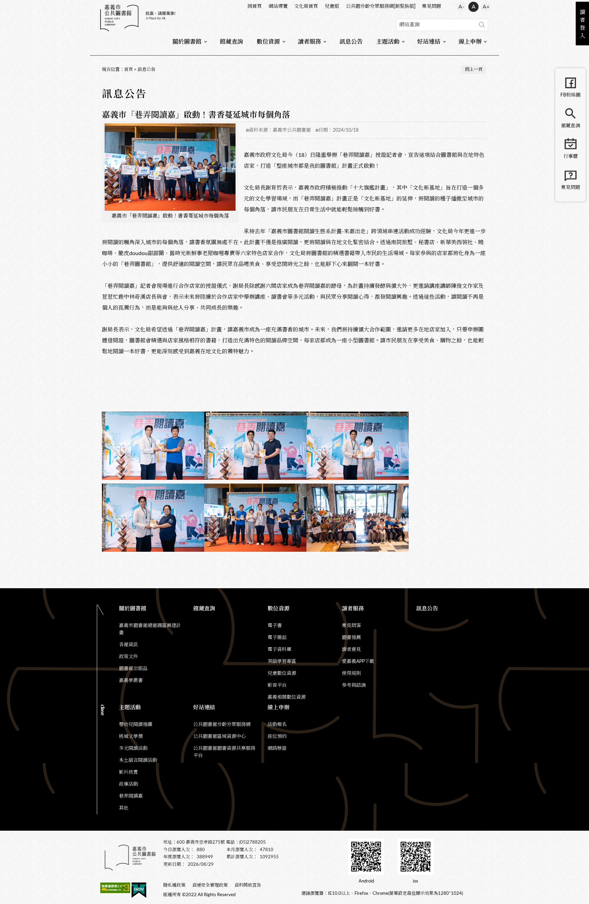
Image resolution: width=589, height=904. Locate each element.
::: (101, 5)
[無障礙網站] (115, 889)
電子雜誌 (277, 637)
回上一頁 (474, 70)
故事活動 (128, 784)
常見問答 (351, 625)
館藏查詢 (231, 42)
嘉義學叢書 (131, 680)
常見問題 (431, 6)
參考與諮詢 (354, 685)
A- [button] (461, 7)
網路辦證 (277, 748)
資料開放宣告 (248, 885)
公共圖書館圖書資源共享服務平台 (224, 752)
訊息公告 (351, 42)
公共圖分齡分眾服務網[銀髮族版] (381, 6)
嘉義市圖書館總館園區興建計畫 (150, 629)
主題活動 (387, 42)
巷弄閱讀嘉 (131, 796)
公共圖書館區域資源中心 (219, 736)
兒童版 (332, 6)
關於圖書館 (186, 42)
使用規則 (351, 673)
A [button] (473, 7)
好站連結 (428, 42)
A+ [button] (486, 7)
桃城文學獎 (131, 736)
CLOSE (103, 710)
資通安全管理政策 (210, 885)
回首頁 (254, 6)
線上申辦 (470, 42)
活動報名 (277, 724)
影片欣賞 (128, 772)
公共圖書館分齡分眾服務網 (222, 724)
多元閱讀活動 (133, 748)
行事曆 (570, 156)
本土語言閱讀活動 (138, 760)
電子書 (275, 625)
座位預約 (277, 736)
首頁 (128, 70)
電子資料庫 (279, 649)
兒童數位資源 (282, 673)
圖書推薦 (351, 637)
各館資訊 (128, 644)
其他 (124, 808)
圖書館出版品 (133, 668)
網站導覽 (278, 6)
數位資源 (268, 42)
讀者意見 (351, 649)
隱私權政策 (174, 885)
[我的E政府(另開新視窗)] (139, 891)
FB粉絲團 (570, 95)
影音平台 (277, 685)
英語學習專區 (282, 661)
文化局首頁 (306, 6)
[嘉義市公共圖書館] (137, 17)
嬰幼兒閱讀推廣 (135, 724)
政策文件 (128, 656)
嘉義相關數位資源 (287, 697)
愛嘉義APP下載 (358, 661)
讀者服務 (309, 42)
